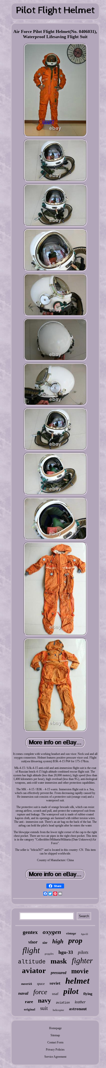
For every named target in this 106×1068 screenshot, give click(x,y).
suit (44, 1008)
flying (87, 994)
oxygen (52, 932)
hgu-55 (84, 934)
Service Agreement (55, 1056)
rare (29, 1001)
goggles (49, 953)
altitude (32, 962)
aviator (34, 970)
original (29, 1009)
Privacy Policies (55, 1049)
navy (44, 1000)
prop (75, 940)
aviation (63, 1002)
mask (59, 961)
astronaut (78, 1009)
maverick (26, 984)
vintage (71, 933)
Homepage (55, 1028)
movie (79, 971)
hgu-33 (65, 952)
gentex (30, 932)
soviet (55, 983)
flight (31, 950)
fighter (82, 960)
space (41, 984)
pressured (58, 973)
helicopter (58, 1009)
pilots (83, 952)
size (44, 943)
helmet (77, 981)
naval (23, 993)
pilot (70, 991)
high (57, 941)
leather (80, 1002)
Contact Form (55, 1042)
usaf (55, 994)
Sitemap (55, 1035)
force (40, 992)
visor (32, 942)
